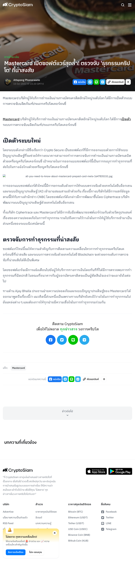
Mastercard (11, 119)
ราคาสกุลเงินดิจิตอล (46, 512)
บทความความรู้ (43, 523)
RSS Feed (8, 523)
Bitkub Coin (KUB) (78, 541)
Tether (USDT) (76, 523)
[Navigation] (129, 4)
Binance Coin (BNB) (79, 535)
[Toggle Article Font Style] (128, 82)
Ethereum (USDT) (78, 517)
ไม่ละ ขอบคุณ (35, 552)
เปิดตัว (126, 119)
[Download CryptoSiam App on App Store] (96, 471)
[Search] (122, 4)
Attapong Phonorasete (26, 80)
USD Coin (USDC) (78, 529)
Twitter (110, 517)
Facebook (111, 512)
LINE (108, 523)
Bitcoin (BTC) (75, 512)
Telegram (111, 529)
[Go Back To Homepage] (18, 5)
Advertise (8, 512)
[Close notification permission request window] (55, 533)
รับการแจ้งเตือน (15, 552)
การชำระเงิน (11, 57)
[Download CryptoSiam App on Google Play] (120, 471)
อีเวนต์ (39, 517)
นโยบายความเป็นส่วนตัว (15, 517)
